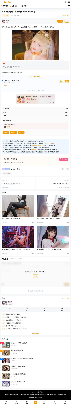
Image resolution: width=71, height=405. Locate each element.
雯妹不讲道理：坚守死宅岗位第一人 (12, 218)
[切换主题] (65, 2)
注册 (67, 81)
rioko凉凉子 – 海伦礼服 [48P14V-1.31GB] (14, 329)
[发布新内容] (35, 402)
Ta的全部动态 (35, 333)
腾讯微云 (13, 132)
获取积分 (15, 6)
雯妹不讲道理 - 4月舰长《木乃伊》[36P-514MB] (16, 249)
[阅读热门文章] (35, 345)
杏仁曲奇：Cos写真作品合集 (11, 314)
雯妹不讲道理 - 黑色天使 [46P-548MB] (48, 218)
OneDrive (21, 132)
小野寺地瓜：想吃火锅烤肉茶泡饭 (12, 323)
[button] (43, 402)
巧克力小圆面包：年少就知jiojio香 (12, 320)
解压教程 (6, 6)
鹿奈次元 (40, 392)
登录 (61, 81)
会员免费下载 (36, 76)
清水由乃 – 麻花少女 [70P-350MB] (12, 326)
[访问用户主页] (5, 21)
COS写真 (5, 15)
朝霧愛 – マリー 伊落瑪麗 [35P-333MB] (14, 317)
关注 (61, 21)
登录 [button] (8, 127)
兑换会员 (24, 6)
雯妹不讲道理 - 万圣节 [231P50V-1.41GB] (49, 249)
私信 (67, 21)
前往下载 (66, 15)
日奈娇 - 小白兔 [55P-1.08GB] (60, 183)
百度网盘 (6, 132)
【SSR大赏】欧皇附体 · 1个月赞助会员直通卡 (38, 96)
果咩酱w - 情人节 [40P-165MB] (11, 183)
